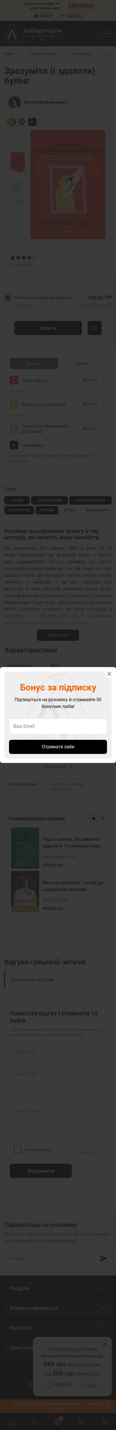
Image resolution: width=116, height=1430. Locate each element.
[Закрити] (109, 673)
